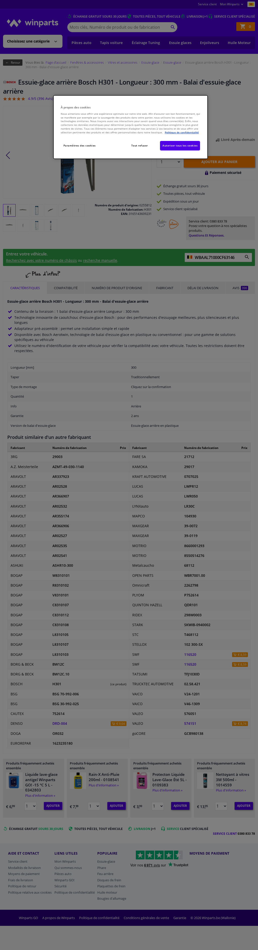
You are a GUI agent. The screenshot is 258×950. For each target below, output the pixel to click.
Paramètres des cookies (79, 145)
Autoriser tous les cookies (180, 145)
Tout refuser (139, 145)
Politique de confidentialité (182, 132)
